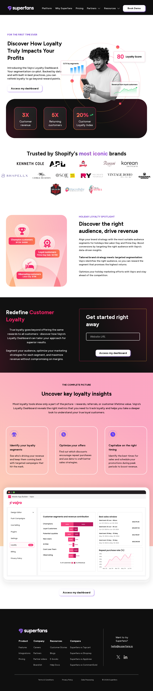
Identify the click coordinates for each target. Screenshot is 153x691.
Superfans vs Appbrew (81, 659)
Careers (37, 647)
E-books (54, 659)
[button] (93, 8)
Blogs (52, 653)
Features (23, 647)
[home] (21, 8)
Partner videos (40, 659)
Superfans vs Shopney (80, 653)
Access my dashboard (25, 88)
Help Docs (55, 665)
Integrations (24, 653)
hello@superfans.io (122, 646)
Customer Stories (58, 647)
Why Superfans (63, 8)
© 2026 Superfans (109, 680)
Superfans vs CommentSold (83, 665)
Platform (47, 8)
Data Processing (87, 680)
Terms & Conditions (46, 680)
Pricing (79, 8)
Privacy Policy (67, 680)
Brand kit (37, 665)
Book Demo (134, 8)
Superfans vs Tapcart (80, 647)
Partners (37, 653)
